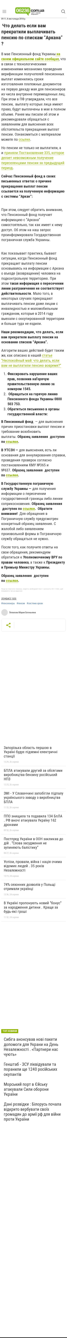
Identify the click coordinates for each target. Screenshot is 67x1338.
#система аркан (35, 603)
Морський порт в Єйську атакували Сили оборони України (26, 1089)
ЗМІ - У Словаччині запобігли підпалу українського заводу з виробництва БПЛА (33, 797)
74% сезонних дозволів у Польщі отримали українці (29, 886)
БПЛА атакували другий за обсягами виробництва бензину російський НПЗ (33, 774)
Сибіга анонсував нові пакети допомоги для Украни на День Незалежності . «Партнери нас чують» (31, 1047)
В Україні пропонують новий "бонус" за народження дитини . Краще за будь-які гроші (32, 907)
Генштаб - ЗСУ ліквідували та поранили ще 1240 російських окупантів (30, 1069)
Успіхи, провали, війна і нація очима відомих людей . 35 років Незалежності (33, 866)
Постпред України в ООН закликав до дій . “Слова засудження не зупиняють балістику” (33, 843)
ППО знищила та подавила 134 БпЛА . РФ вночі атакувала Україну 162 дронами (33, 820)
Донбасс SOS (8, 598)
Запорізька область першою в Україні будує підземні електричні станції (30, 752)
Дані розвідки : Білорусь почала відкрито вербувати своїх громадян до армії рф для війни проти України (32, 1112)
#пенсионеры (8, 603)
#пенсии (21, 603)
